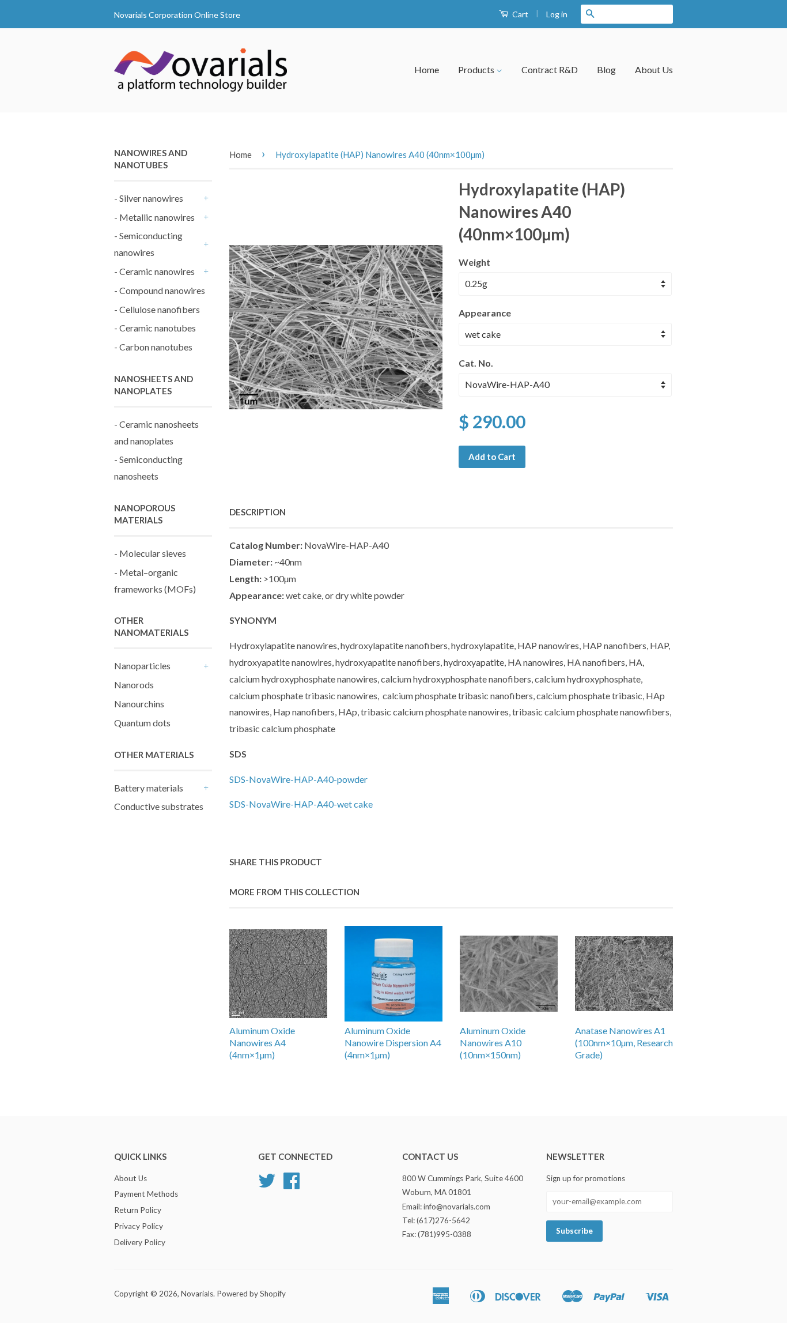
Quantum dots (142, 722)
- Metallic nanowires (154, 217)
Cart (519, 14)
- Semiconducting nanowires (148, 244)
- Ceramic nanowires (154, 271)
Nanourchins (139, 703)
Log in (556, 14)
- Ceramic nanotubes (155, 327)
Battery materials (148, 787)
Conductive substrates (158, 806)
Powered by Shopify (251, 1293)
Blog (606, 69)
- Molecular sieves (150, 553)
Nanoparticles (142, 665)
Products (477, 69)
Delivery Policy (139, 1242)
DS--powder (301, 779)
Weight (474, 262)
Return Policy (137, 1210)
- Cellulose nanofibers (157, 309)
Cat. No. (476, 362)
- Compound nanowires (159, 290)
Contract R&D (549, 69)
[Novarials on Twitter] (266, 1184)
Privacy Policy (138, 1226)
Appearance (485, 312)
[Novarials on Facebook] (291, 1184)
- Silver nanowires (148, 198)
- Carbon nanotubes (153, 346)
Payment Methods (146, 1193)
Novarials (197, 1293)
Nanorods (134, 684)
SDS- (301, 803)
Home (426, 69)
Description (257, 512)
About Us (654, 69)
